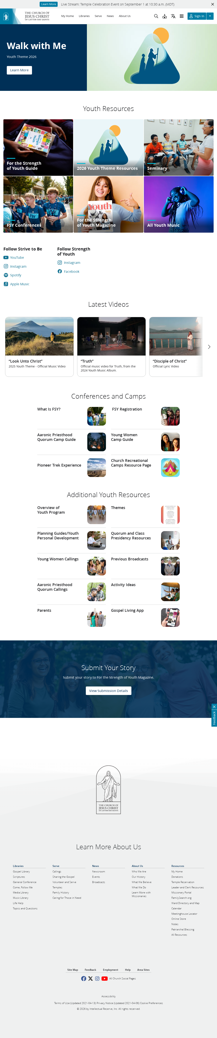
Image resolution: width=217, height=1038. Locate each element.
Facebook (71, 271)
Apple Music (19, 283)
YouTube (17, 257)
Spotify (15, 275)
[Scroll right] (209, 347)
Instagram (18, 266)
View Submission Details (108, 690)
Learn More (19, 70)
